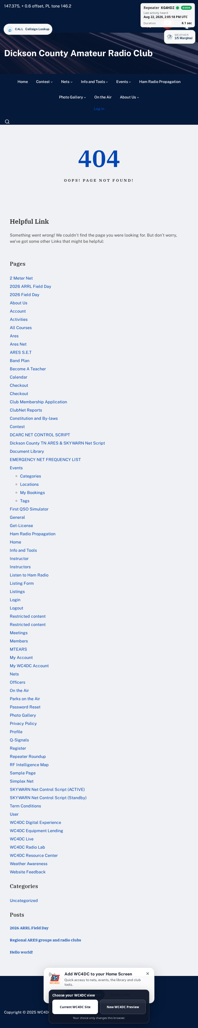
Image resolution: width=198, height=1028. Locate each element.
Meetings (19, 632)
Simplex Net (22, 781)
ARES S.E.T (21, 352)
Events (16, 467)
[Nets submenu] (71, 82)
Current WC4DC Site (75, 1007)
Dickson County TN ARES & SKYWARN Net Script (57, 443)
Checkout (19, 385)
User (14, 814)
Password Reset (25, 707)
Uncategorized (24, 900)
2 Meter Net (21, 278)
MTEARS (18, 649)
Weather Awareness (28, 863)
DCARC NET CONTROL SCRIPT (40, 434)
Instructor (19, 558)
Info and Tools (23, 550)
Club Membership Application (38, 401)
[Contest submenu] (52, 82)
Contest (17, 426)
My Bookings (32, 492)
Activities (19, 319)
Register (18, 748)
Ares (14, 335)
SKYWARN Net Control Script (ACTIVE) (47, 789)
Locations (29, 484)
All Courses (21, 327)
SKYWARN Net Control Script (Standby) (48, 797)
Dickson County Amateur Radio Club (78, 53)
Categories (30, 476)
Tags (24, 500)
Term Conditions (25, 806)
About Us (18, 302)
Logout (16, 608)
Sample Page (23, 773)
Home (15, 542)
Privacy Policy (23, 723)
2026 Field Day (24, 294)
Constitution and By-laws (34, 418)
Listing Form (22, 583)
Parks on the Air (25, 698)
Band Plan (19, 360)
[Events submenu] (130, 82)
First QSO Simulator (29, 509)
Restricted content (28, 616)
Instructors (20, 566)
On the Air (19, 690)
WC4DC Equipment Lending (36, 830)
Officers (17, 682)
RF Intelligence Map (29, 764)
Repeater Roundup (28, 756)
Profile (16, 731)
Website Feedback (28, 872)
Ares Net (18, 344)
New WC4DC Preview (123, 1007)
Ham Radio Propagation (32, 533)
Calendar (18, 377)
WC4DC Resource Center (34, 855)
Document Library (27, 451)
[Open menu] (7, 122)
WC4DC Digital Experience (35, 822)
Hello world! (21, 952)
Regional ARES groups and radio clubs (45, 940)
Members (19, 641)
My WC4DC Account (29, 665)
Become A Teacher (28, 368)
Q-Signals (19, 740)
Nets (14, 674)
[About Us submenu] (138, 97)
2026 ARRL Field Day (30, 286)
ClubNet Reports (26, 410)
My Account (21, 657)
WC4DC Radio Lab (27, 847)
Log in (99, 108)
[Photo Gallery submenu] (85, 97)
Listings (17, 591)
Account (18, 311)
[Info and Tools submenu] (107, 82)
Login (15, 599)
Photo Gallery (23, 715)
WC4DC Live (22, 839)
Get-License (21, 525)
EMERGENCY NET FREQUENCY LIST (45, 459)
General (17, 517)
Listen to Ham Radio (29, 575)
